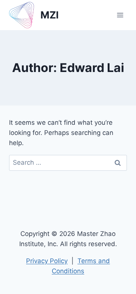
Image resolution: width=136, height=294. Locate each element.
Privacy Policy (47, 261)
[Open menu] (120, 15)
